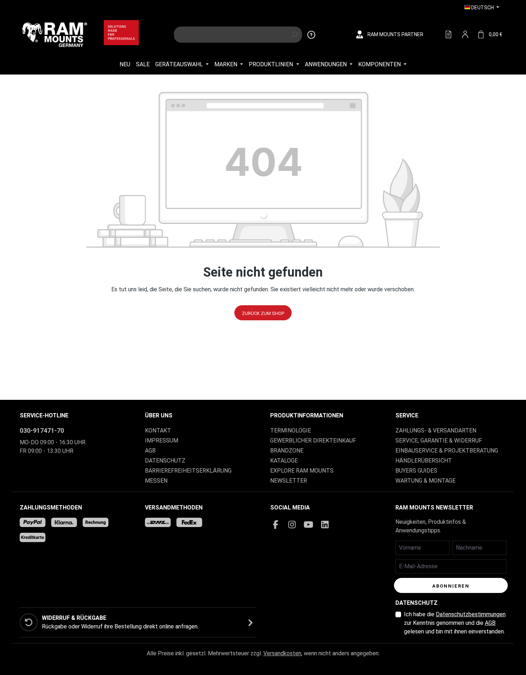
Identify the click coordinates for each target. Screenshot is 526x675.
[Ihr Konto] (465, 34)
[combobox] (230, 35)
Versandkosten (282, 653)
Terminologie (290, 430)
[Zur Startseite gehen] (54, 33)
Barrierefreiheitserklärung (188, 470)
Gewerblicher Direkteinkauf (313, 440)
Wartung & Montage (425, 480)
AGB (150, 450)
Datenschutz (165, 460)
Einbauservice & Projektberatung (446, 450)
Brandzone (286, 450)
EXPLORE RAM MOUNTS (301, 470)
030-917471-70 (42, 430)
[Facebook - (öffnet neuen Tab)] (275, 524)
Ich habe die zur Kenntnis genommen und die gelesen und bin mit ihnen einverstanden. (455, 623)
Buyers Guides (416, 470)
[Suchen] (294, 35)
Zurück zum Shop (263, 313)
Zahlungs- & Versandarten (435, 430)
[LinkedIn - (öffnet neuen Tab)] (325, 524)
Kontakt (158, 430)
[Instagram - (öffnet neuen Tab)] (292, 524)
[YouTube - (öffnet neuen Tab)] (308, 524)
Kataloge (284, 460)
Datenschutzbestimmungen (471, 614)
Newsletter (288, 480)
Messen (156, 480)
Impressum (161, 440)
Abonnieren (450, 586)
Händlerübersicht (423, 460)
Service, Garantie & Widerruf (438, 440)
